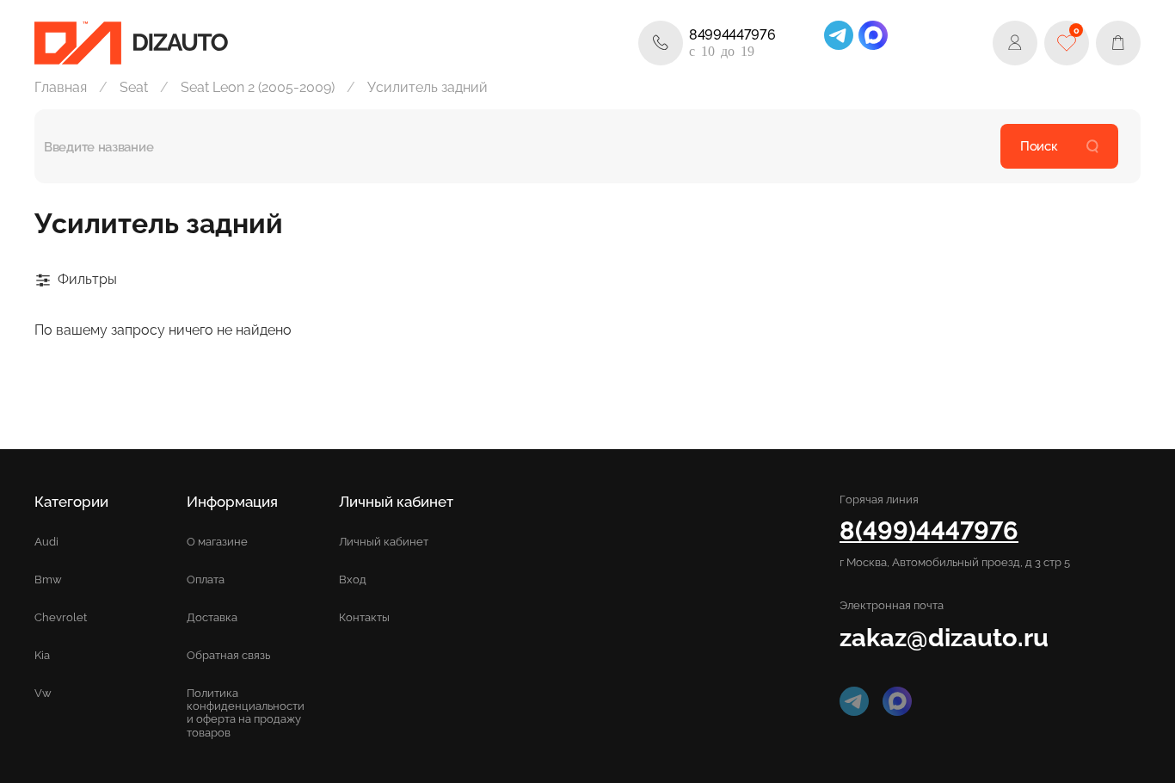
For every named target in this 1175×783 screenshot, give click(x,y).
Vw (43, 693)
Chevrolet (60, 617)
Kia (42, 655)
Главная (60, 87)
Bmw (48, 579)
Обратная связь (228, 655)
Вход (352, 579)
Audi (46, 541)
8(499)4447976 (929, 530)
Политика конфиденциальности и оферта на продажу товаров (246, 712)
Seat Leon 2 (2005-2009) (258, 87)
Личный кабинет (383, 541)
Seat (134, 87)
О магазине (217, 541)
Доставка (212, 617)
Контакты (364, 617)
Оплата (206, 579)
